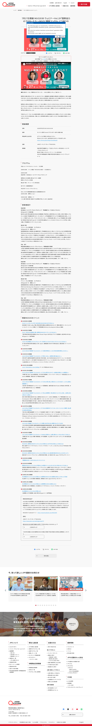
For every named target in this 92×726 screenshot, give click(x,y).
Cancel (62, 36)
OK (57, 36)
